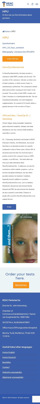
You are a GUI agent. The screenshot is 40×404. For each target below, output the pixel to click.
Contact (5, 367)
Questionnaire (8, 43)
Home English (8, 352)
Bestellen (21, 285)
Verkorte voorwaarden (12, 372)
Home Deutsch (9, 357)
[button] (37, 4)
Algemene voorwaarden (12, 377)
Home (7, 31)
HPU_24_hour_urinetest (13, 47)
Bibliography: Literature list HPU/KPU (18, 52)
